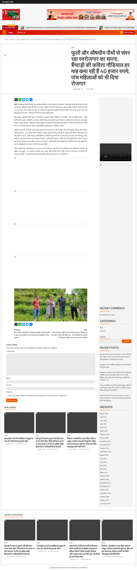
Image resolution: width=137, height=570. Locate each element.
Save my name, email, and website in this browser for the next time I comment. (37, 396)
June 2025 (103, 462)
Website (9, 392)
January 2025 (104, 479)
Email (8, 385)
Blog (101, 328)
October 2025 (104, 448)
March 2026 (104, 431)
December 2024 (105, 483)
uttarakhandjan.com (78, 89)
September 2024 (105, 493)
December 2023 (105, 504)
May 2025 (103, 465)
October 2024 (104, 490)
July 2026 (103, 417)
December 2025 (105, 441)
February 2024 (104, 497)
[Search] (118, 32)
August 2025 (104, 455)
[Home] (4, 32)
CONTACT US (21, 32)
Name (9, 378)
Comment (10, 351)
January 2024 (104, 500)
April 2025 (103, 469)
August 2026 (104, 414)
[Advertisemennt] (91, 14)
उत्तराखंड (11, 32)
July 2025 (103, 459)
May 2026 (103, 424)
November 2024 (105, 486)
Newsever (74, 568)
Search (102, 337)
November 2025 (105, 445)
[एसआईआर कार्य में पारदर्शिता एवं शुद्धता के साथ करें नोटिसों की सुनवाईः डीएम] (19, 422)
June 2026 (103, 420)
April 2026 (103, 427)
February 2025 (104, 476)
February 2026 (104, 434)
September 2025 (105, 452)
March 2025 (104, 472)
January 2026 (104, 438)
